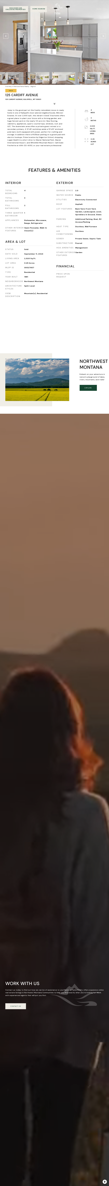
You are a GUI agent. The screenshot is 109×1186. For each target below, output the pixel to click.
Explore (88, 388)
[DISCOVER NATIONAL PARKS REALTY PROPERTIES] (15, 9)
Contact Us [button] (15, 1006)
